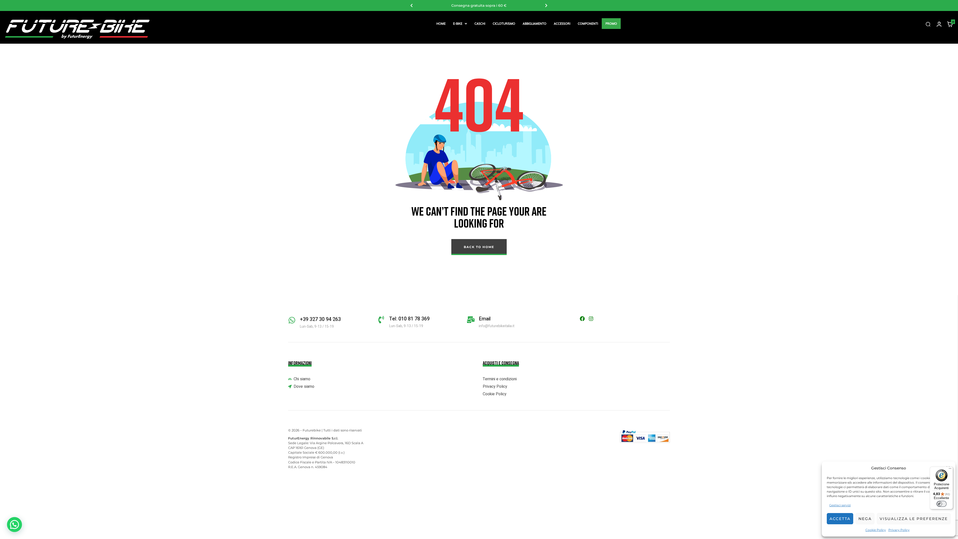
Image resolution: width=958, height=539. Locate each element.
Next (546, 5)
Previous (412, 5)
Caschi (480, 23)
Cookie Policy (875, 530)
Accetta (840, 518)
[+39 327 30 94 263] (292, 320)
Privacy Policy (899, 530)
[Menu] (950, 470)
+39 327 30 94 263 (320, 319)
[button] (460, 23)
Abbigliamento (534, 23)
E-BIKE (457, 23)
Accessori (562, 23)
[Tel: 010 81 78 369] (381, 319)
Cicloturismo (504, 23)
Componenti (588, 23)
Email (485, 318)
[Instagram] (591, 318)
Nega (865, 518)
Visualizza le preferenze (914, 518)
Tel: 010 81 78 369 (409, 318)
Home (441, 23)
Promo (611, 23)
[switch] (942, 504)
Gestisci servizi (840, 505)
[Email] (471, 319)
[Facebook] (582, 318)
